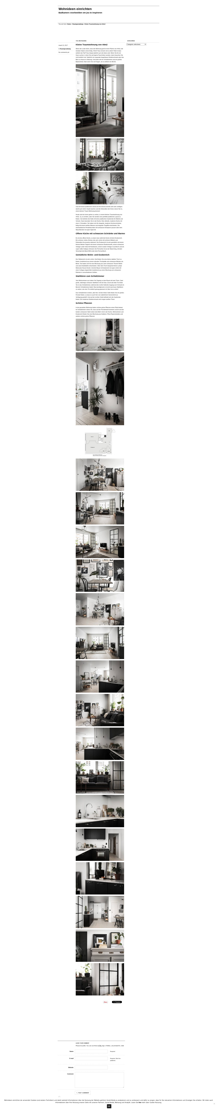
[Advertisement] (99, 4)
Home (69, 24)
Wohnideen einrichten (75, 9)
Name (71, 1051)
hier (140, 1102)
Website (70, 1067)
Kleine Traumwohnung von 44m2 (91, 45)
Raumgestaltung (77, 24)
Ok (109, 1106)
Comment (70, 1074)
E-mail (71, 1058)
